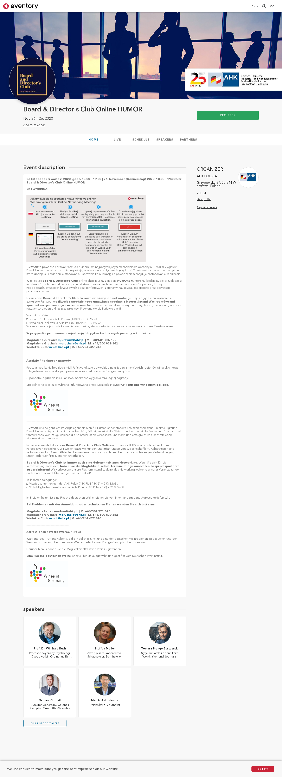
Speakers (164, 139)
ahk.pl (201, 193)
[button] (255, 6)
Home (94, 139)
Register (228, 115)
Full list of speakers (45, 723)
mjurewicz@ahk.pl (71, 340)
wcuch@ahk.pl (59, 347)
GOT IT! (263, 769)
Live (117, 139)
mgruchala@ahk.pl (72, 343)
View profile (204, 199)
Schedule (141, 139)
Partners (188, 139)
